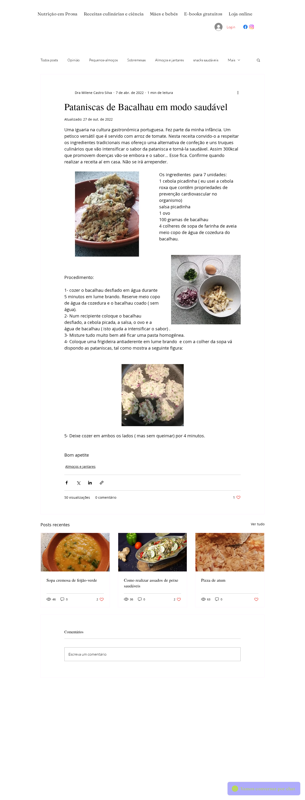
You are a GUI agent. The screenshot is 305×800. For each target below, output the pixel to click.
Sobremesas (136, 60)
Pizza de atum (213, 580)
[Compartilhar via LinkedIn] (90, 482)
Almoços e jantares (169, 60)
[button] (258, 60)
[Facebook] (245, 27)
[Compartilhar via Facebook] (66, 482)
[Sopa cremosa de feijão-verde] (75, 552)
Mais (231, 60)
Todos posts (49, 60)
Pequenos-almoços (103, 60)
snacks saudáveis (205, 60)
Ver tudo (257, 524)
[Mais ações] (238, 92)
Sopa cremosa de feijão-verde (71, 580)
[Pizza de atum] (229, 552)
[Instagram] (251, 27)
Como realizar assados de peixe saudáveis (151, 583)
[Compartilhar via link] (101, 482)
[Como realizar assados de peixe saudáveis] (152, 552)
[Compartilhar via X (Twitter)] (78, 482)
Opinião (73, 60)
